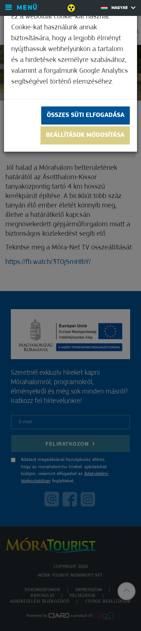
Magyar (120, 8)
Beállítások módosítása (85, 135)
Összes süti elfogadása (85, 115)
